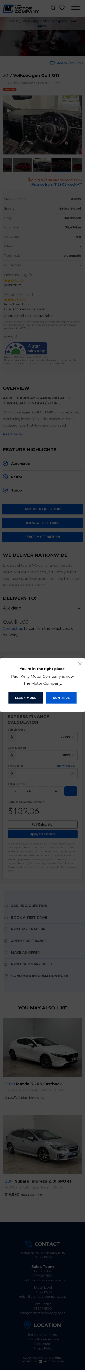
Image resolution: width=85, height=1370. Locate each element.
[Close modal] (79, 664)
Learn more (25, 697)
